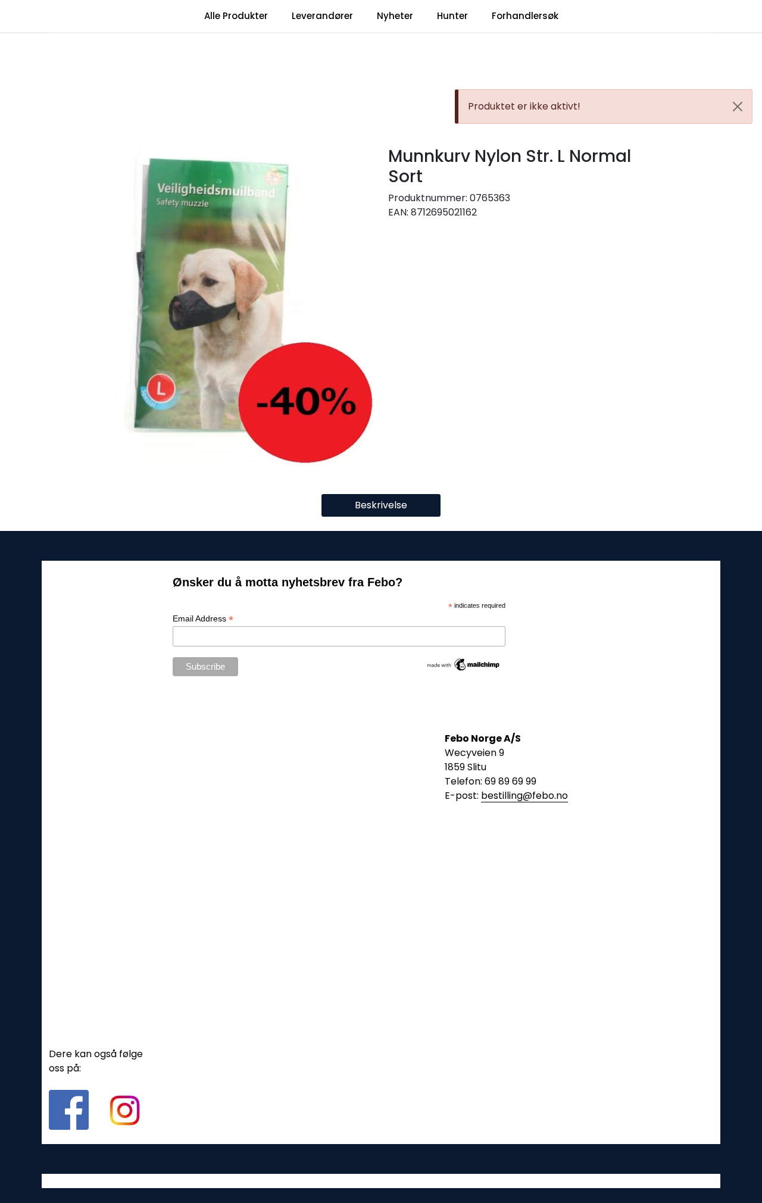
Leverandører (322, 16)
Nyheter (395, 16)
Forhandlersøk (525, 16)
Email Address (203, 618)
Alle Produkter (236, 16)
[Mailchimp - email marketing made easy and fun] (463, 663)
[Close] (737, 106)
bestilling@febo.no (524, 795)
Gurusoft (381, 1181)
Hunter (452, 16)
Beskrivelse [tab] (381, 505)
